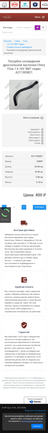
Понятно (37, 426)
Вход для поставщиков (35, 410)
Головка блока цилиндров (19, 47)
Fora (25, 41)
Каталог (8, 41)
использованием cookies (32, 421)
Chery (17, 41)
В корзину (39, 207)
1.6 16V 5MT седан (15, 44)
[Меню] (43, 17)
